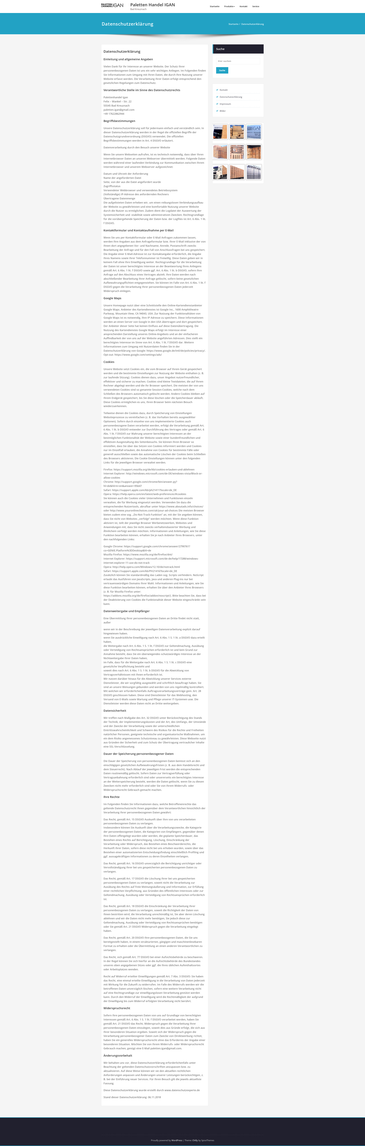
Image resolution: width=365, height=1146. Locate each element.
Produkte (228, 6)
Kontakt (244, 6)
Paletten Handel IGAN (152, 5)
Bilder (223, 110)
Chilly (195, 1140)
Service (255, 6)
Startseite (214, 6)
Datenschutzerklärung (252, 24)
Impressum (225, 103)
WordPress (177, 1140)
